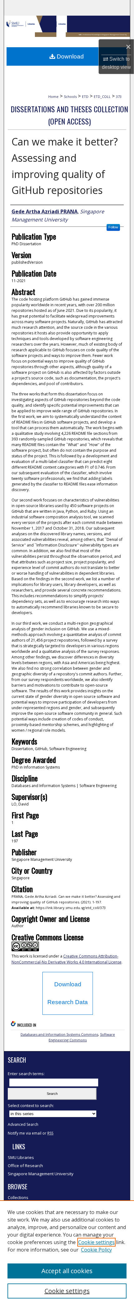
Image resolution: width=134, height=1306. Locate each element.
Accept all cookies (67, 1271)
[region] (67, 1253)
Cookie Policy (96, 1249)
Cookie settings (96, 1242)
